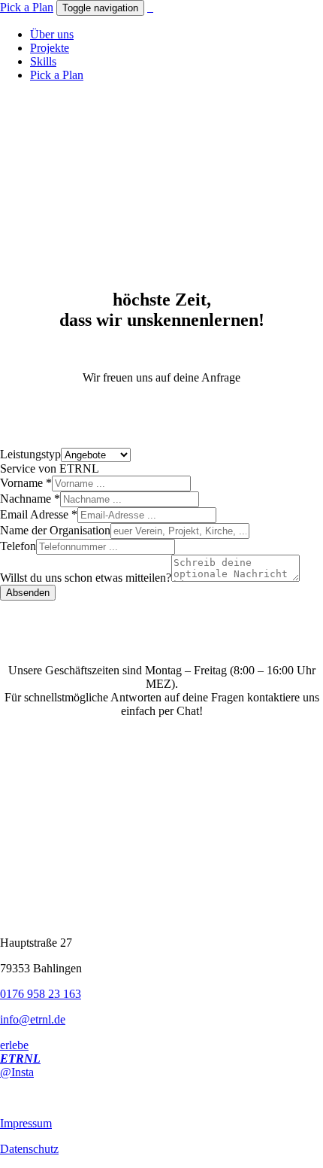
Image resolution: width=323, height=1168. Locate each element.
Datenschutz (29, 1148)
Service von (49, 468)
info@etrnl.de (32, 1019)
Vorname (26, 482)
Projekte (49, 47)
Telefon (18, 546)
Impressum (26, 1123)
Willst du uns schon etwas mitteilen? (85, 577)
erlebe (14, 1045)
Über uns (52, 34)
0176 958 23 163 (40, 993)
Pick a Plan (26, 7)
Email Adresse (38, 514)
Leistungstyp (30, 454)
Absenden (28, 592)
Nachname (30, 498)
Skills (43, 61)
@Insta (17, 1072)
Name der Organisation (55, 530)
